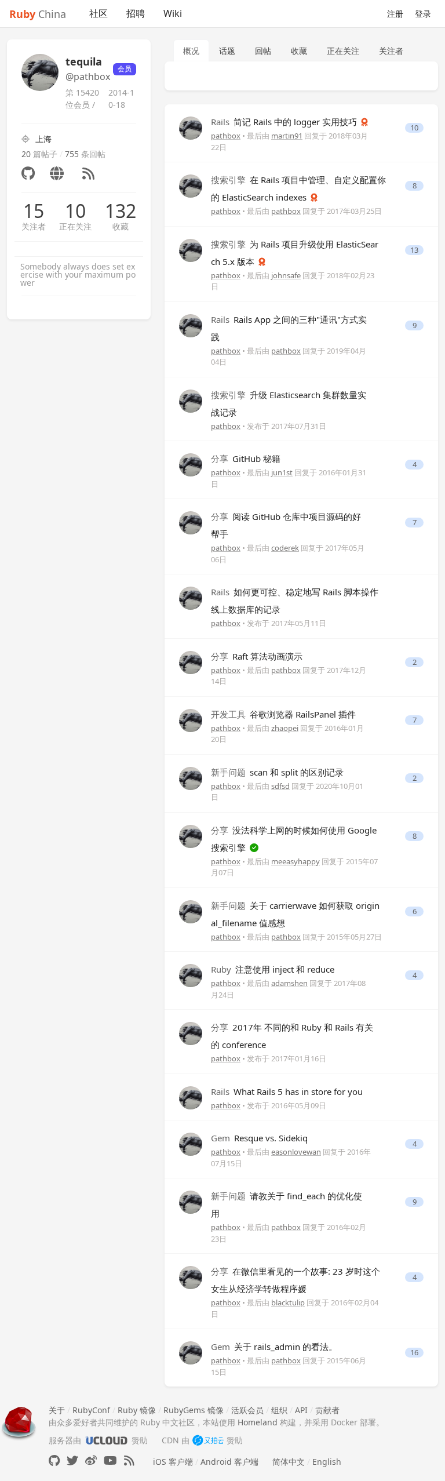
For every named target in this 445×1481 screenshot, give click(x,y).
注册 (395, 13)
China (37, 14)
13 (414, 250)
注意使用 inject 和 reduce (272, 969)
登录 (423, 13)
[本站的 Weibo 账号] (91, 1460)
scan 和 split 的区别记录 (277, 772)
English (326, 1461)
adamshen (289, 983)
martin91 (286, 135)
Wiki (172, 13)
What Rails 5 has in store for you (287, 1091)
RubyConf (91, 1409)
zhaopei (284, 728)
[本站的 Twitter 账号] (72, 1460)
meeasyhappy (295, 861)
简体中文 (288, 1461)
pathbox (225, 135)
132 (120, 211)
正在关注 (75, 226)
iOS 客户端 (173, 1461)
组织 (279, 1409)
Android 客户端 (229, 1461)
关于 (57, 1409)
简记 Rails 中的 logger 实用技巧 (285, 122)
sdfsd (280, 786)
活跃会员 (247, 1409)
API (301, 1409)
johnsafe (286, 275)
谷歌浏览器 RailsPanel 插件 (283, 714)
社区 (98, 13)
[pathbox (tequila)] (190, 127)
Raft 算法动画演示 (256, 656)
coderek (285, 548)
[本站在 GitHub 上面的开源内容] (54, 1460)
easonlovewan (296, 1152)
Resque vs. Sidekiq (259, 1138)
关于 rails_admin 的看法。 (274, 1346)
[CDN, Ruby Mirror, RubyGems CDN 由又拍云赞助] (208, 1440)
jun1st (282, 472)
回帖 (263, 50)
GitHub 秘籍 (245, 458)
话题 (227, 50)
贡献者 (327, 1409)
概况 (191, 50)
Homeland (258, 1422)
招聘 (135, 13)
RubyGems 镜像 (193, 1409)
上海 (43, 138)
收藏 (120, 226)
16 (414, 1353)
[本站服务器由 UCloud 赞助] (106, 1440)
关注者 (33, 226)
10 (75, 211)
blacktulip (288, 1302)
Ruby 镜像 (137, 1409)
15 (33, 211)
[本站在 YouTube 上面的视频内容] (110, 1460)
